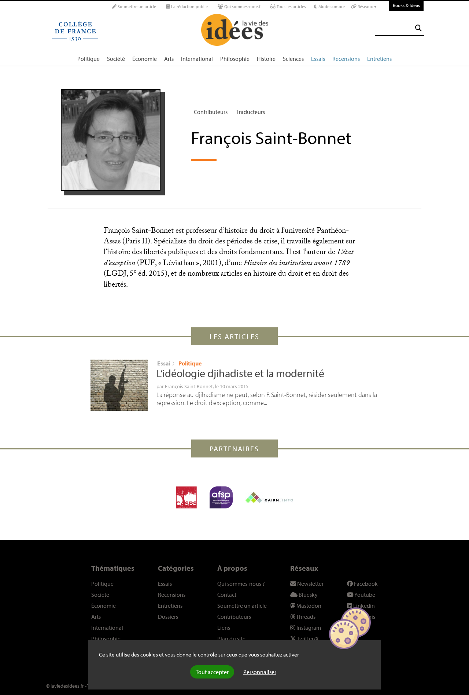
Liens (223, 627)
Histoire (266, 58)
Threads (305, 616)
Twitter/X (307, 638)
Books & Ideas (406, 5)
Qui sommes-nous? (242, 6)
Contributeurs (211, 111)
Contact (226, 594)
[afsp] (221, 497)
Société (116, 58)
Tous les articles (291, 6)
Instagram (308, 627)
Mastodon (308, 605)
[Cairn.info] (269, 497)
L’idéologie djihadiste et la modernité (240, 373)
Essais (318, 58)
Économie (144, 58)
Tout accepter (212, 672)
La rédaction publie (189, 6)
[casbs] (186, 497)
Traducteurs (250, 111)
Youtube (364, 594)
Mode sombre (331, 6)
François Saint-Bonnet (189, 386)
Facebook (365, 583)
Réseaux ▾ (366, 6)
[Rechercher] (418, 28)
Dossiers (168, 616)
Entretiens (379, 58)
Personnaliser (259, 672)
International (197, 58)
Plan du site (231, 638)
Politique (88, 58)
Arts (169, 58)
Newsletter (310, 583)
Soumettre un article (136, 6)
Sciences (293, 58)
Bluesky (308, 594)
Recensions (346, 58)
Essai (163, 363)
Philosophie (235, 58)
